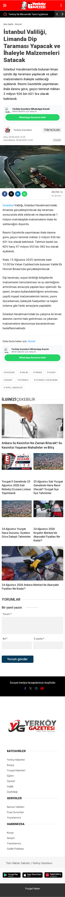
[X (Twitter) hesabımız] (30, 688)
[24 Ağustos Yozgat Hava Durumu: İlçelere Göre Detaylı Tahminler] (17, 512)
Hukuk (52, 372)
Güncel (57, 140)
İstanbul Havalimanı (47, 380)
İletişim (11, 838)
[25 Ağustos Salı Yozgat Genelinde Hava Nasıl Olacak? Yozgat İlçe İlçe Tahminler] (48, 465)
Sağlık (10, 786)
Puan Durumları (15, 812)
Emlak (24, 372)
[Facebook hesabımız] (25, 688)
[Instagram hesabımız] (36, 688)
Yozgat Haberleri (16, 770)
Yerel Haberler (13, 387)
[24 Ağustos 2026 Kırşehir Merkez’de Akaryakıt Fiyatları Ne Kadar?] (48, 512)
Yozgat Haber (32, 888)
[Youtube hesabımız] (42, 688)
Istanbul (24, 380)
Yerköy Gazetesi (23, 130)
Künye (10, 832)
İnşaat (8, 380)
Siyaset (11, 781)
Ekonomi (10, 372)
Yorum (7, 614)
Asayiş (10, 765)
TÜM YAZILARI (52, 130)
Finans (38, 372)
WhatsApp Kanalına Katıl (32, 117)
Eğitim (10, 775)
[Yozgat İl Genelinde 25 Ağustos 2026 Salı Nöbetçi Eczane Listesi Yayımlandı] (17, 465)
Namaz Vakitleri (15, 807)
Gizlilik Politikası (15, 848)
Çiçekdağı (12, 791)
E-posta (39, 638)
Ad (5, 638)
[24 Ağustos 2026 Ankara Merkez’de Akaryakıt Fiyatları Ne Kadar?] (32, 563)
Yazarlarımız (14, 817)
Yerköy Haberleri (16, 759)
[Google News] (56, 196)
